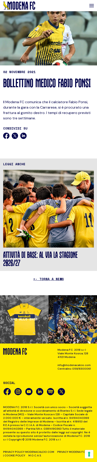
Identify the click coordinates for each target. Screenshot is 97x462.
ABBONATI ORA (73, 319)
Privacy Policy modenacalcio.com (28, 452)
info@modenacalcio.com (74, 365)
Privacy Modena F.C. (71, 452)
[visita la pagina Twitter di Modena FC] (61, 391)
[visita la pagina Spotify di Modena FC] (50, 391)
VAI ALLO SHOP (24, 319)
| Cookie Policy (14, 455)
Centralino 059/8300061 (74, 368)
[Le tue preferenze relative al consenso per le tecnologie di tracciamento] (89, 454)
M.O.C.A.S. (35, 455)
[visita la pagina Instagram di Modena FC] (18, 391)
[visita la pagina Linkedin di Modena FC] (39, 391)
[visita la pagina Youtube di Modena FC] (28, 391)
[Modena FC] (19, 5)
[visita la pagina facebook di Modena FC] (7, 391)
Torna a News (48, 279)
